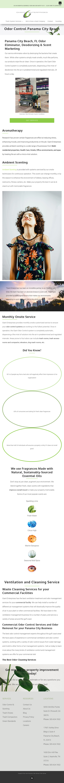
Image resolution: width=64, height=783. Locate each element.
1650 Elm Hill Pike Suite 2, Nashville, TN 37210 (52, 756)
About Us (26, 709)
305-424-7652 (54, 719)
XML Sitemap (36, 773)
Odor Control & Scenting (8, 707)
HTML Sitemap (43, 773)
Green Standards (9, 721)
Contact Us (27, 705)
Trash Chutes (7, 713)
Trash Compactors (9, 717)
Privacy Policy (28, 717)
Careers (26, 725)
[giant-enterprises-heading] (32, 10)
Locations (27, 721)
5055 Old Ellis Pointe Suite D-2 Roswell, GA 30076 (52, 711)
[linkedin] (60, 3)
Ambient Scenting (9, 170)
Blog (25, 713)
